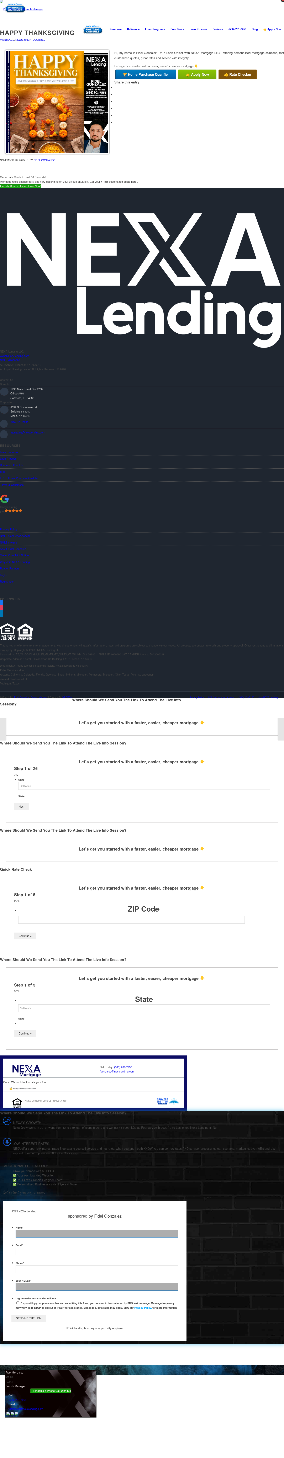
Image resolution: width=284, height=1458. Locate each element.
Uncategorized (35, 39)
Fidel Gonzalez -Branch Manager (31, 697)
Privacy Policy (8, 529)
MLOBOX (67, 697)
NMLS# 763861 (9, 542)
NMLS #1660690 (10, 360)
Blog (2, 472)
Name (20, 1227)
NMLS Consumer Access (15, 536)
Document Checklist (12, 465)
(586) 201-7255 (19, 422)
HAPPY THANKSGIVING (37, 32)
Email (19, 1245)
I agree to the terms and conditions (36, 1298)
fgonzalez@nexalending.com (27, 432)
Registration (7, 581)
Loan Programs (9, 452)
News (19, 39)
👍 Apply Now (197, 74)
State (21, 779)
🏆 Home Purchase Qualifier (145, 74)
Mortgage (7, 39)
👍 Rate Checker (237, 74)
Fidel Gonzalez (43, 160)
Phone (20, 1263)
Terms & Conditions (12, 485)
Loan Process (8, 458)
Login (3, 575)
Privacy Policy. (143, 1308)
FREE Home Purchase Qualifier (19, 478)
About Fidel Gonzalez (13, 549)
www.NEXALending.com (14, 356)
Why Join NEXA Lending (15, 562)
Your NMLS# (23, 1281)
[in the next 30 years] (281, 729)
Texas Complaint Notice (14, 555)
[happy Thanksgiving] (3, 729)
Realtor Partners (10, 568)
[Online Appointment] (93, 29)
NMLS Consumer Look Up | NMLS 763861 (46, 1100)
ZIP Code (144, 908)
